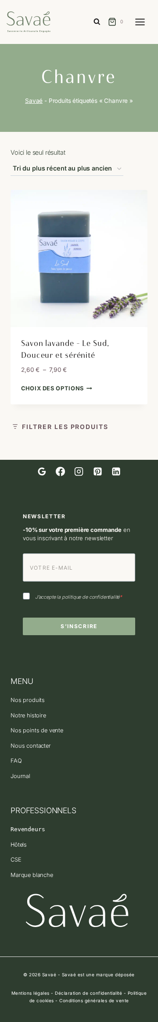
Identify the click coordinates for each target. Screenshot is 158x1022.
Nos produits (28, 700)
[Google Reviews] (41, 471)
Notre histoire (28, 715)
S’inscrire (79, 626)
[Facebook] (60, 471)
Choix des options (52, 388)
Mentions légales (30, 993)
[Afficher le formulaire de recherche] (97, 22)
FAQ (16, 760)
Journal (20, 776)
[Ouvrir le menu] (144, 22)
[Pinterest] (97, 471)
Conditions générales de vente (94, 1000)
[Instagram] (79, 471)
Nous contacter (31, 745)
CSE (16, 859)
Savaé (34, 100)
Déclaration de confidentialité (88, 993)
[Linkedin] (116, 471)
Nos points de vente (37, 730)
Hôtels (19, 844)
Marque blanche (32, 875)
